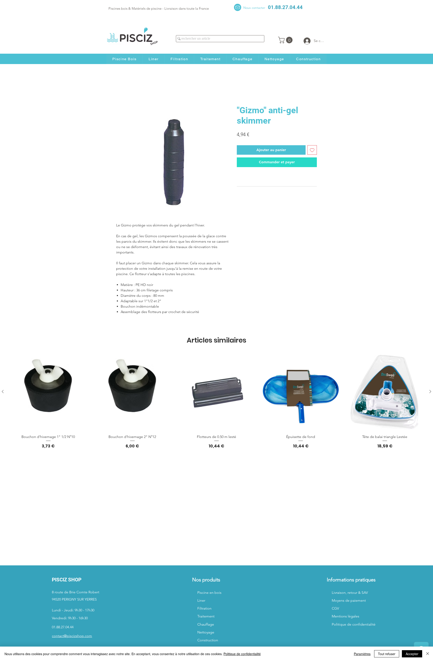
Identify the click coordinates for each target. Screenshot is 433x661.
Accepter (412, 654)
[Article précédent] (2, 391)
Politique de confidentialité (242, 654)
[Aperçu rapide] (48, 392)
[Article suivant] (430, 391)
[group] (216, 400)
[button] (286, 40)
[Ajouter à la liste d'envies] (312, 150)
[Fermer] (427, 653)
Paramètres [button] (362, 654)
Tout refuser (386, 654)
